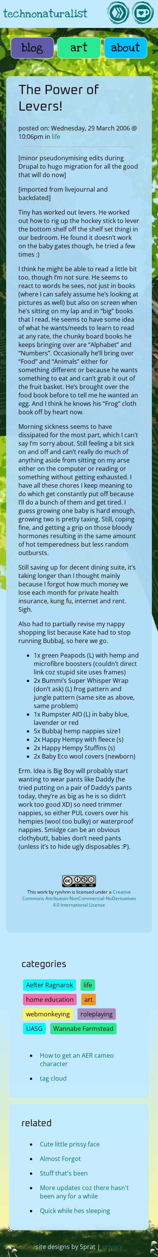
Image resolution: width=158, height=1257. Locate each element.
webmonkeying (48, 1014)
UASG (34, 1028)
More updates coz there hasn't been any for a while (84, 1192)
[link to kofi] (142, 14)
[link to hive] (118, 14)
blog (32, 48)
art (79, 48)
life (56, 136)
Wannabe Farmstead (83, 1028)
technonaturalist (45, 14)
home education (50, 999)
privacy (112, 1246)
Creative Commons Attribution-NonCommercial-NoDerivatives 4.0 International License (79, 898)
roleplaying (97, 1014)
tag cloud (53, 1078)
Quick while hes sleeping (75, 1211)
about (125, 48)
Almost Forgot (60, 1158)
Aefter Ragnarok (49, 985)
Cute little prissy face (70, 1144)
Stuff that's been (64, 1173)
